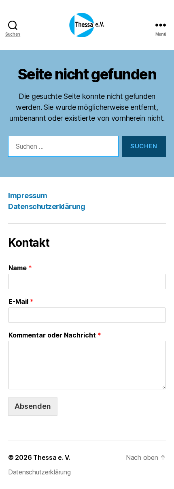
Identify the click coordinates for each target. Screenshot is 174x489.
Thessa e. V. (51, 457)
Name (20, 268)
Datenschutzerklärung (46, 206)
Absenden (33, 406)
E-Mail (21, 301)
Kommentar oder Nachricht (54, 335)
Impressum (27, 195)
